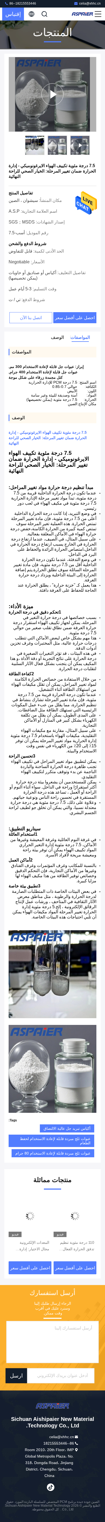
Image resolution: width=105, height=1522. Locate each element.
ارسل (16, 1376)
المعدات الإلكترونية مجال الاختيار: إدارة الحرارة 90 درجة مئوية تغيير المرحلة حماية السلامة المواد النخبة (31, 1246)
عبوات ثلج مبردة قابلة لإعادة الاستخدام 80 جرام (52, 1153)
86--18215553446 (22, 3)
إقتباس (13, 14)
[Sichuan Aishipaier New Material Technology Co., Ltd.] (82, 14)
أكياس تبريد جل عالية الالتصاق (67, 1128)
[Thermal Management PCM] (52, 94)
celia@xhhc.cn (90, 3)
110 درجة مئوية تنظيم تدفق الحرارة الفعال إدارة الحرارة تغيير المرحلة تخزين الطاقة (77, 1246)
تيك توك (51, 1487)
